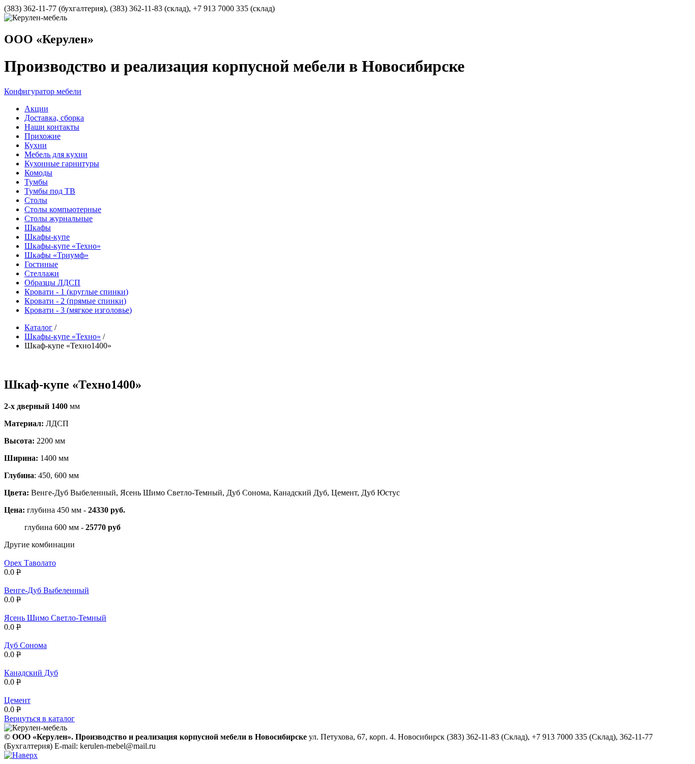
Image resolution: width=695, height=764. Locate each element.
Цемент (17, 700)
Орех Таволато (30, 563)
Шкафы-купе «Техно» (62, 336)
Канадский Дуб (31, 672)
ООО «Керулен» (49, 39)
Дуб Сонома (25, 645)
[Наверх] (21, 755)
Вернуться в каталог (39, 718)
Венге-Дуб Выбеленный (46, 590)
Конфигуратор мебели (42, 91)
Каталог (38, 327)
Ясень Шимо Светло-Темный (55, 617)
